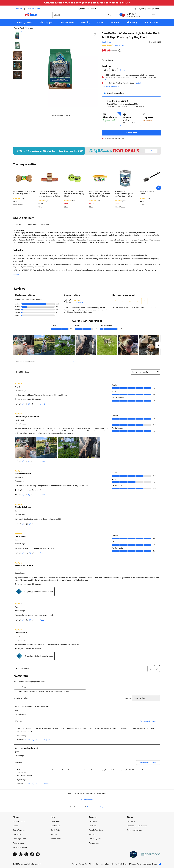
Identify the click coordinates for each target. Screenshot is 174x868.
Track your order (33, 9)
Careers (16, 826)
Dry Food (29, 28)
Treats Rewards (19, 830)
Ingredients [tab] (32, 224)
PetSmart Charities (20, 847)
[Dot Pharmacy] (150, 854)
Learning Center (19, 839)
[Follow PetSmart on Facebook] (15, 854)
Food (22, 28)
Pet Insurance (94, 843)
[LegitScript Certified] (133, 854)
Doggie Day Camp (96, 830)
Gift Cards (17, 834)
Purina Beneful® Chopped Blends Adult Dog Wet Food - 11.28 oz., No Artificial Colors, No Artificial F (99, 193)
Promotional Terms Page (95, 807)
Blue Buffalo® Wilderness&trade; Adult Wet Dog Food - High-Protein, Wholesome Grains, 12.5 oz (125, 193)
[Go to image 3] (17, 55)
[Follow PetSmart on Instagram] (20, 854)
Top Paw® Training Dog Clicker (149, 192)
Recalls (74, 864)
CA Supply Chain (121, 864)
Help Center (55, 821)
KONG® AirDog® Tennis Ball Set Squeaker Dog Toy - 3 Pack (74, 193)
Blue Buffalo (106, 42)
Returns (54, 834)
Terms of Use (83, 864)
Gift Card (18, 9)
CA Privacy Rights (135, 864)
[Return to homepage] (31, 14)
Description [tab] (19, 224)
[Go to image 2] (17, 45)
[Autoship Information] (128, 101)
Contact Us (55, 826)
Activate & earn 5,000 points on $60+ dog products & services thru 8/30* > (87, 2)
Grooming (93, 821)
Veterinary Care (95, 839)
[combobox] (82, 14)
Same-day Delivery (134, 830)
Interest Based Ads (107, 864)
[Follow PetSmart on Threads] (26, 854)
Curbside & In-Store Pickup (137, 826)
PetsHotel (92, 826)
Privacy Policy (94, 864)
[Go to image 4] (17, 65)
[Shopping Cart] (156, 16)
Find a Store (131, 821)
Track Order (55, 830)
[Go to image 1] (17, 35)
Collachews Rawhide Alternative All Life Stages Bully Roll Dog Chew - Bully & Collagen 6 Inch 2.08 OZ (49, 193)
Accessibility (56, 839)
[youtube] (38, 854)
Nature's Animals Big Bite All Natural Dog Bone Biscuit (24, 192)
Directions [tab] (45, 224)
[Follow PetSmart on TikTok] (32, 854)
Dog (15, 28)
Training (92, 834)
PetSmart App (18, 843)
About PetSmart (19, 821)
